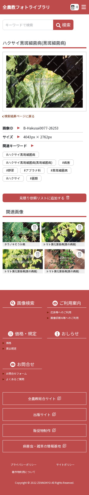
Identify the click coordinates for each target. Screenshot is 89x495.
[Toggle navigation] (82, 7)
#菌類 (34, 178)
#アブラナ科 (32, 170)
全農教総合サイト (42, 398)
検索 (66, 25)
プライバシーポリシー (24, 464)
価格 (8, 343)
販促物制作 (42, 430)
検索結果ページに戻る (19, 116)
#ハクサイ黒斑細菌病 (20, 154)
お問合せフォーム (16, 373)
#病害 (66, 162)
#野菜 (10, 170)
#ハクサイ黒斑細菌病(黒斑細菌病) (29, 162)
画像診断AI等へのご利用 (65, 318)
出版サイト (42, 414)
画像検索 (25, 303)
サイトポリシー (65, 464)
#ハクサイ (13, 178)
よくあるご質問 (15, 379)
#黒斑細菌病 (59, 170)
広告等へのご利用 (61, 312)
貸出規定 (11, 348)
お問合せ (25, 364)
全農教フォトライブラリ (26, 7)
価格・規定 (26, 333)
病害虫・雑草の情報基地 (42, 446)
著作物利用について (23, 472)
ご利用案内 (70, 303)
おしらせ (70, 333)
